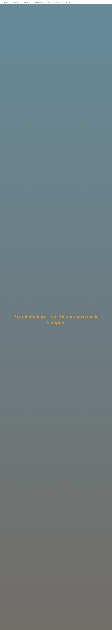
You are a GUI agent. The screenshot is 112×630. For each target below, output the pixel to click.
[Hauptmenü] (109, 2)
